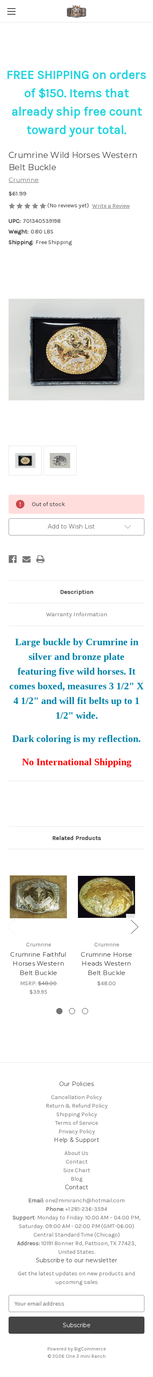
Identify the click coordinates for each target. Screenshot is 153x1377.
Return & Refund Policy (77, 1105)
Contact (77, 1161)
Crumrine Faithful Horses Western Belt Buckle (38, 964)
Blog (76, 1178)
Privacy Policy (76, 1131)
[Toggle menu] (11, 11)
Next (134, 926)
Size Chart (76, 1170)
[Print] (40, 559)
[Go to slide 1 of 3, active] (59, 1011)
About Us (76, 1153)
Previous (10, 926)
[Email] (26, 559)
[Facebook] (13, 559)
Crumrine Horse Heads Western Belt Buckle (106, 964)
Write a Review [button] (111, 205)
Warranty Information (76, 614)
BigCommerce (90, 1349)
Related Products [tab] (76, 838)
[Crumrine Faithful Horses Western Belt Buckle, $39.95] (38, 897)
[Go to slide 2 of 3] (72, 1011)
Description (76, 591)
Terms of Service (76, 1122)
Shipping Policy (76, 1114)
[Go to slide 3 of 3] (85, 1011)
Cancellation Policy (76, 1097)
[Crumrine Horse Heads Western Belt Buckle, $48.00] (106, 897)
